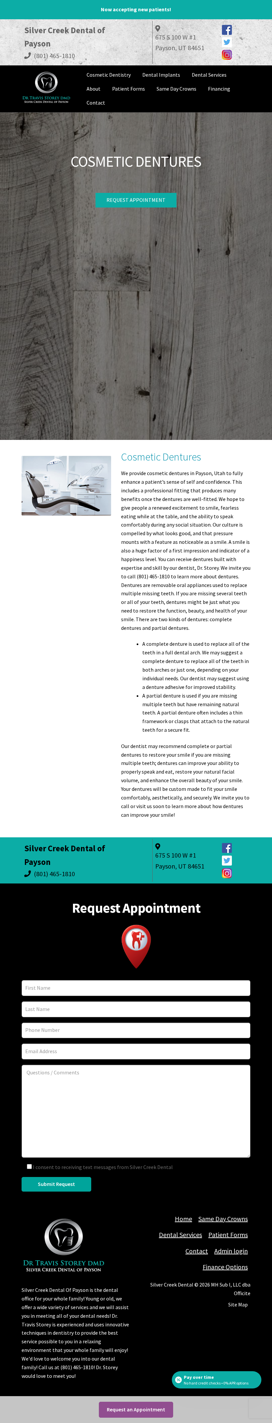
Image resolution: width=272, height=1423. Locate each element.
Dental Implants (161, 74)
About (94, 88)
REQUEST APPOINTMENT (136, 200)
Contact (96, 102)
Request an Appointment (136, 1409)
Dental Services (209, 74)
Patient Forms (128, 88)
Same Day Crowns (176, 88)
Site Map (238, 1304)
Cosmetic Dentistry (109, 74)
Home (183, 1218)
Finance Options (225, 1267)
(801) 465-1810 (54, 55)
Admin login (231, 1251)
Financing (219, 88)
